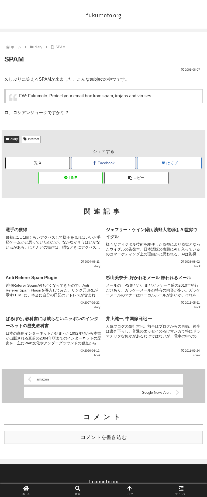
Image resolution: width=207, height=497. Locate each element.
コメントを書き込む (104, 437)
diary (14, 139)
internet (33, 139)
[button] (136, 178)
